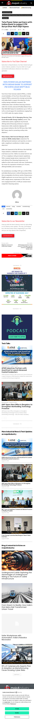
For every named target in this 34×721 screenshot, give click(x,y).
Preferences (17, 717)
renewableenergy (26, 206)
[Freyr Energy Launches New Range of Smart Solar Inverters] (17, 525)
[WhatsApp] (20, 33)
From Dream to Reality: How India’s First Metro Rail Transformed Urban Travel (17, 607)
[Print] (27, 33)
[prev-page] (3, 418)
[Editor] (3, 30)
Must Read (5, 18)
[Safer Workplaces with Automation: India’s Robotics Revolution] (17, 624)
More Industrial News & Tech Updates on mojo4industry (17, 432)
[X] (12, 33)
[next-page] (5, 418)
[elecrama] (17, 304)
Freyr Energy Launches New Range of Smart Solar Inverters (16, 536)
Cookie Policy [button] (7, 702)
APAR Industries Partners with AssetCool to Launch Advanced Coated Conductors (14, 370)
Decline (17, 712)
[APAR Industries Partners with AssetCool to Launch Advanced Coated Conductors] (17, 354)
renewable (18, 206)
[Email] (23, 33)
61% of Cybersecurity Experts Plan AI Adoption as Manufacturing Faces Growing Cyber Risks (16, 668)
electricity (8, 206)
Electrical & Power (7, 12)
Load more (16, 674)
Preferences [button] (13, 703)
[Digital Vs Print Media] (17, 257)
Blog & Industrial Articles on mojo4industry (13, 546)
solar (3, 208)
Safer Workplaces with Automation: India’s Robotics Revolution (14, 637)
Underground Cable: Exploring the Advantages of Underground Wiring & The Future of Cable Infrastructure (17, 575)
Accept (17, 708)
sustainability (9, 208)
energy (13, 206)
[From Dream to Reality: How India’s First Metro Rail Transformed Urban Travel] (17, 593)
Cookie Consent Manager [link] (8, 692)
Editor (6, 29)
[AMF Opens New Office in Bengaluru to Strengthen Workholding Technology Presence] (17, 391)
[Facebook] (8, 33)
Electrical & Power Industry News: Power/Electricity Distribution (17, 15)
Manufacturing (5, 402)
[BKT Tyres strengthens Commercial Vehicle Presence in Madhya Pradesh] (17, 499)
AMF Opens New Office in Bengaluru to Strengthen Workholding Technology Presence (17, 406)
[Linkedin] (16, 33)
